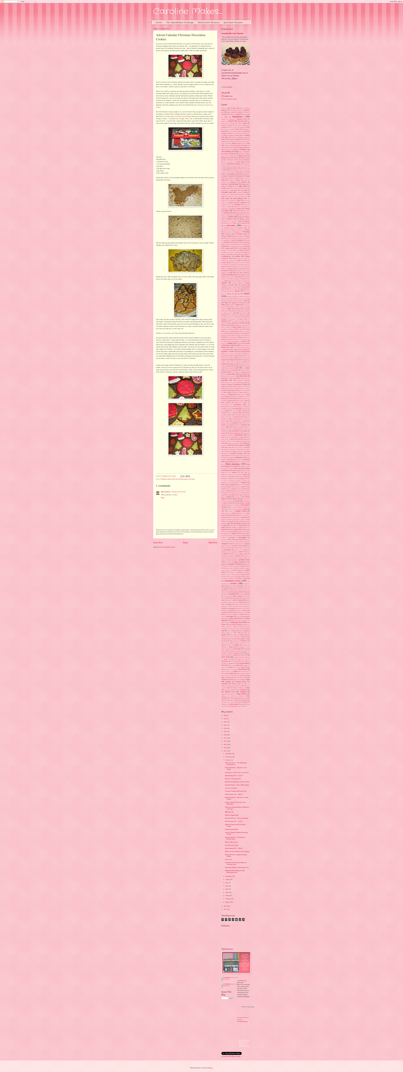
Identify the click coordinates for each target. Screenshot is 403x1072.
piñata (246, 541)
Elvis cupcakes (229, 317)
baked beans (247, 133)
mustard (229, 491)
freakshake (245, 353)
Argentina (245, 125)
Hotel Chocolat (225, 402)
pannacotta (236, 519)
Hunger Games (227, 408)
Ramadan (240, 570)
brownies (239, 176)
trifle (222, 671)
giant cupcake (230, 368)
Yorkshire (223, 704)
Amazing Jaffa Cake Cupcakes (232, 33)
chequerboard (229, 215)
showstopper (229, 616)
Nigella (229, 497)
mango (241, 453)
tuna (227, 673)
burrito (245, 180)
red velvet (231, 576)
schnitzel (223, 606)
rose (229, 592)
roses (240, 592)
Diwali (241, 296)
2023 (225, 719)
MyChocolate (236, 491)
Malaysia (240, 451)
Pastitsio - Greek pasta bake (233, 779)
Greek (226, 378)
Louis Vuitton (234, 443)
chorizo (247, 230)
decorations (242, 289)
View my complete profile (229, 99)
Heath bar (240, 390)
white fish (233, 698)
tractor (236, 667)
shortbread (242, 614)
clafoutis (248, 240)
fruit (238, 360)
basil (239, 141)
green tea (245, 378)
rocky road (247, 590)
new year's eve (241, 495)
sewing (230, 610)
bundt (223, 180)
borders (246, 164)
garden (231, 364)
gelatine (223, 366)
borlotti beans (224, 166)
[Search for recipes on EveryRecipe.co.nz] (226, 87)
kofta (246, 423)
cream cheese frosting (242, 272)
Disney (235, 296)
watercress (226, 690)
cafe (236, 186)
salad (233, 600)
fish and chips (231, 337)
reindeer (225, 578)
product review (244, 559)
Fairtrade (239, 325)
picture (236, 539)
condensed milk (243, 250)
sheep (234, 612)
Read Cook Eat (236, 574)
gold (240, 374)
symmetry (232, 651)
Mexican (226, 470)
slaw (227, 622)
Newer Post (158, 542)
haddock (223, 384)
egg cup (242, 313)
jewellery (223, 419)
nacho (243, 491)
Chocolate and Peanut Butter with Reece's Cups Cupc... (237, 808)
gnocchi (223, 374)
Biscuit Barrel (225, 154)
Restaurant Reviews (208, 22)
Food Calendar (246, 343)
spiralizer (224, 635)
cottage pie (235, 266)
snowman (231, 628)
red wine (238, 576)
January (228, 902)
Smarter (246, 624)
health (229, 390)
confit (236, 252)
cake (240, 186)
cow (243, 269)
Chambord (245, 206)
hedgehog (247, 390)
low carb (223, 445)
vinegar (230, 686)
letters (242, 437)
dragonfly (231, 304)
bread (225, 170)
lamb (227, 427)
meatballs (235, 466)
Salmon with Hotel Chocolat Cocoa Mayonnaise (235, 803)
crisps (246, 277)
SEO (244, 608)
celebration (237, 205)
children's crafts (243, 219)
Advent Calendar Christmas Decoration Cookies (236, 833)
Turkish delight (240, 673)
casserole (230, 202)
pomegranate (227, 550)
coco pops (231, 246)
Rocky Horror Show (237, 590)
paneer (229, 519)
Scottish (246, 606)
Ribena (229, 586)
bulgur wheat (244, 178)
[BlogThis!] (183, 476)
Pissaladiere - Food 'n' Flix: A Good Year (237, 772)
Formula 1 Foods (227, 351)
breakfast (232, 174)
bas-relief (233, 141)
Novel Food (230, 501)
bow (231, 166)
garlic (237, 364)
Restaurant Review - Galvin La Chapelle (236, 818)
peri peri (225, 535)
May (227, 889)
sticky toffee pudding (239, 639)
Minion (225, 478)
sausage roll (238, 604)
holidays (234, 396)
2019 (225, 731)
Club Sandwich (236, 244)
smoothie (235, 626)
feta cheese (231, 333)
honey (236, 398)
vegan (248, 679)
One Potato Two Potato (242, 507)
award (231, 129)
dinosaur (229, 296)
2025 (225, 715)
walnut (248, 688)
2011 (225, 909)
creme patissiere (238, 277)
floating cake (246, 339)
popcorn (245, 550)
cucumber (245, 281)
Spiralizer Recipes (233, 22)
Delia (248, 289)
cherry (237, 215)
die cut (237, 294)
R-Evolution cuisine (228, 568)
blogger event (243, 156)
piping (246, 543)
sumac (230, 645)
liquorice (223, 441)
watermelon (243, 690)
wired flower (244, 700)
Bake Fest (247, 131)
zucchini (243, 706)
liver (229, 441)
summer (236, 645)
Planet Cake (231, 547)
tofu (232, 665)
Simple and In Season (236, 618)
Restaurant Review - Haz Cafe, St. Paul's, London (237, 798)
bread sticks (230, 172)
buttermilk (224, 184)
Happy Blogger (238, 386)
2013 (225, 751)
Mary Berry (230, 459)
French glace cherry (228, 358)
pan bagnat (236, 517)
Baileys (240, 131)
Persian (231, 535)
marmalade (224, 457)
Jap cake (229, 417)
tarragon (237, 653)
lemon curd (224, 433)
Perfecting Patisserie (245, 533)
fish (222, 337)
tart (242, 653)
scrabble (223, 608)
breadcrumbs (239, 172)
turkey (232, 673)
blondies (242, 158)
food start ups (246, 347)
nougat (223, 501)
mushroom (245, 489)
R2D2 (236, 568)
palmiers (230, 517)
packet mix (229, 515)
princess (223, 560)
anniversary (240, 121)
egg (235, 313)
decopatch (234, 289)
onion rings (229, 509)
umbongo (235, 675)
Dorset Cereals (238, 300)
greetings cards (226, 380)
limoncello (239, 439)
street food (224, 643)
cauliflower (243, 203)
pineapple (224, 544)
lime (232, 439)
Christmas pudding (226, 236)
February (228, 899)
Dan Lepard (237, 287)
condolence (224, 252)
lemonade (245, 433)
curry (245, 285)
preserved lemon (225, 558)
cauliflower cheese (226, 204)
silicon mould (244, 616)
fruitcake (245, 360)
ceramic (223, 206)
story (237, 641)
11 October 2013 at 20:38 (178, 492)
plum (241, 547)
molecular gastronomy (234, 480)
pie (242, 539)
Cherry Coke (244, 215)
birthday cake (245, 149)
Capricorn (242, 196)
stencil (225, 639)
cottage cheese (225, 266)
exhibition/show (235, 323)
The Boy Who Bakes (236, 661)
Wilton (237, 700)
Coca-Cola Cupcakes (231, 788)
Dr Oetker (242, 302)
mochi (235, 478)
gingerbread (235, 370)
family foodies (237, 327)
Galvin (238, 362)
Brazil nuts (247, 168)
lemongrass (224, 435)
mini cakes (239, 476)
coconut (247, 246)
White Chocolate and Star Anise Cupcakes (237, 851)
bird (222, 149)
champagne (224, 209)
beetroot (238, 145)
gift (237, 368)
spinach (245, 632)
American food (241, 119)
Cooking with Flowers (227, 260)
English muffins (243, 319)
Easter (229, 309)
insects (246, 410)
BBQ (233, 143)
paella (236, 515)
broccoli (231, 176)
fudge (222, 362)
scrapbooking (231, 608)
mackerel (225, 449)
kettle (222, 421)
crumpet (232, 281)
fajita (222, 327)
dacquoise (229, 287)
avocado (225, 129)
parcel (237, 521)
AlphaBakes (237, 116)
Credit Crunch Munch (227, 275)
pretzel (234, 558)
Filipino (238, 333)
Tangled (230, 653)
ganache (223, 364)
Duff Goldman (230, 307)
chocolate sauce (225, 230)
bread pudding (233, 170)
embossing (237, 317)
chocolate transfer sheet (237, 230)
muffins (243, 487)
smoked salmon (225, 626)
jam (224, 415)
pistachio (234, 545)
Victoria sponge (236, 683)
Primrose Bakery (243, 558)
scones (230, 606)
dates (243, 287)
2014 (225, 748)
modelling (241, 478)
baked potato (239, 135)
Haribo (246, 386)
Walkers (241, 688)
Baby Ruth (245, 129)
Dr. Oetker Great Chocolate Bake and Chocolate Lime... (236, 863)
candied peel (224, 194)
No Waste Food (235, 499)
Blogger (210, 1068)
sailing (228, 600)
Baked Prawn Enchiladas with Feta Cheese (237, 782)
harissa (223, 388)
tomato (238, 665)
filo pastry (245, 333)
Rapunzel (232, 572)
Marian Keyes (244, 455)
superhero (245, 645)
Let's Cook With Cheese (232, 437)
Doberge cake (224, 298)
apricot (230, 125)
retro (248, 581)
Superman (223, 647)
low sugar (240, 445)
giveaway (224, 372)
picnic (229, 539)
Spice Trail (237, 632)
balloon (234, 137)
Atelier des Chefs (233, 127)
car (249, 196)
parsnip (223, 523)
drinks (238, 305)
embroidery (245, 317)
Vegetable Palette (241, 682)
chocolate (230, 225)
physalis (223, 539)
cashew (223, 202)
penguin (248, 531)
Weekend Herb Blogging (227, 694)
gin (243, 368)
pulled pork (224, 564)
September (229, 876)
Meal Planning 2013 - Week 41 (234, 848)
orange (245, 509)
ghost (244, 366)
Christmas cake (229, 234)
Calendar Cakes (226, 192)
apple (245, 123)
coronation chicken (243, 264)
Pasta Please (243, 525)
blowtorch (231, 160)
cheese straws (246, 210)
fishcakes (240, 337)
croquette (237, 279)
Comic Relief (232, 250)
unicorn (242, 675)
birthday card (229, 151)
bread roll (242, 170)
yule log (242, 704)
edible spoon (227, 313)
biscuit (246, 151)
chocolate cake (246, 225)
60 (242, 108)
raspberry (239, 572)
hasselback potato (239, 388)
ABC (246, 108)
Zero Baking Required (233, 706)
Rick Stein (233, 588)
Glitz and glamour (235, 372)
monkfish (223, 482)
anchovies (223, 121)
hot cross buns (232, 400)
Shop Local (227, 614)
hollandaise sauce (243, 396)
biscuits (233, 154)
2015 (225, 744)
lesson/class (239, 435)
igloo (234, 410)
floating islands (228, 341)
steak (248, 636)
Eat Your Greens (239, 309)
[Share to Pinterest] (189, 476)
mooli (230, 482)
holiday (228, 396)
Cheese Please (237, 210)
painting (223, 517)
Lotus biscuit (224, 443)
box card (237, 166)
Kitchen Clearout (225, 423)
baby (237, 129)
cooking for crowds (242, 258)
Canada (246, 192)
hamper (223, 386)
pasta (225, 525)
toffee (226, 665)
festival (248, 331)
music (222, 491)
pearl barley (224, 531)
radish (246, 568)
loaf (233, 441)
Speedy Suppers (225, 632)
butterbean (224, 182)
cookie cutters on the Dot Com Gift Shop (178, 116)
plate (237, 547)
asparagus (224, 127)
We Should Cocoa (228, 692)
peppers (234, 533)
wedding (243, 692)
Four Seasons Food (244, 351)
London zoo (245, 441)
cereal (229, 206)
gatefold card (244, 364)
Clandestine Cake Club (230, 242)
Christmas (163, 479)
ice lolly (244, 408)
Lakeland (244, 425)
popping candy (225, 552)
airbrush (240, 112)
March (228, 895)
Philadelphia (232, 537)
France (231, 353)
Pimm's (232, 541)
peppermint (226, 533)
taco (239, 651)
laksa (222, 427)
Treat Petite (242, 669)
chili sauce (233, 221)
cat (236, 203)
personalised (238, 535)
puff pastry (243, 562)
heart (234, 390)
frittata (241, 358)
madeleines (228, 451)
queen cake (247, 564)
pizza (245, 546)
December (229, 754)
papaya (243, 519)
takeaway (245, 651)
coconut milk (229, 248)
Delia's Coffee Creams (231, 842)
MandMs (233, 453)
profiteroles (228, 562)
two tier (228, 675)
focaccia (223, 343)
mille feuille (244, 472)
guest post (232, 382)
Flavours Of (238, 339)
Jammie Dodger (241, 415)
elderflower (234, 315)
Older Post (213, 542)
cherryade (223, 217)
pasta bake (233, 525)
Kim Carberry (165, 492)
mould (226, 484)
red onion (223, 576)
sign (238, 616)
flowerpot (236, 341)
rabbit (241, 568)
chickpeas (240, 217)
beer (232, 145)
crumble (226, 281)
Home (159, 22)
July (227, 883)
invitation (223, 412)
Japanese (236, 417)
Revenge (226, 583)
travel (242, 667)
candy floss (241, 194)
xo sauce (231, 702)
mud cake (235, 487)
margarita (236, 455)
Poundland (224, 556)
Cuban (238, 281)
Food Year (226, 349)
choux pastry (227, 232)
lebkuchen (223, 431)
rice (238, 586)
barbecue (238, 139)
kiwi (241, 423)
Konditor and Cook (226, 425)
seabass (239, 608)
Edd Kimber (232, 311)
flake (246, 337)
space (228, 630)
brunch (248, 176)
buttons (223, 186)
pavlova (246, 527)
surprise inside (233, 647)
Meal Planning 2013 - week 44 (234, 776)
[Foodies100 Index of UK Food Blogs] (230, 977)
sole (236, 628)
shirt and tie (242, 612)
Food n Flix (225, 347)
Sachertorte (245, 598)
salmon (240, 600)
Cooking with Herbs (241, 260)
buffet (237, 178)
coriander (247, 262)
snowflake (223, 628)
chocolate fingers (229, 228)
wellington (224, 696)
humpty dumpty (238, 406)
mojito (248, 478)
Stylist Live (245, 643)
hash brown (230, 388)
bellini (222, 147)
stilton (248, 639)
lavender (230, 429)
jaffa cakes (242, 412)
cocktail (223, 246)
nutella (225, 503)
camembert (239, 192)
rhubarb (246, 583)
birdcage (228, 149)
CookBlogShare (226, 256)
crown (243, 279)
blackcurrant (233, 156)
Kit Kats (246, 421)
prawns (238, 556)
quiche (237, 566)
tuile (222, 673)
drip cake (245, 304)
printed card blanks (232, 560)
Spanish (246, 630)
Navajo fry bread (236, 493)
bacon (223, 131)
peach (223, 529)
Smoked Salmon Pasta (231, 829)
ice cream (235, 409)
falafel (228, 327)
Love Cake (243, 443)
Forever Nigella (243, 349)
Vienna (245, 683)
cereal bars (237, 206)
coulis (241, 266)
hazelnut (223, 390)
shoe (248, 612)
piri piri (228, 545)
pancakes (244, 517)
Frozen (246, 358)
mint (230, 478)
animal (231, 121)
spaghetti (234, 630)
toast (236, 663)
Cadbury (230, 186)
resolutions (239, 578)
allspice (232, 114)
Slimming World (237, 622)
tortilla (230, 667)
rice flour (245, 586)
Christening (237, 232)
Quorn (248, 566)
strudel (237, 643)
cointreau (223, 250)
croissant (230, 279)
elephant (241, 315)
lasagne (223, 429)
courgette (229, 268)
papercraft (230, 521)
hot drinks (240, 400)
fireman (239, 335)
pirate (222, 545)
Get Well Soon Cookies (232, 845)
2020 (225, 728)
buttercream (234, 182)
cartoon (246, 200)
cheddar (247, 209)
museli (238, 489)
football (235, 349)
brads (224, 168)
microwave (245, 470)
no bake (237, 497)
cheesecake (226, 213)
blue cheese (239, 160)
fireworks (245, 335)
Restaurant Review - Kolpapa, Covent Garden (236, 768)
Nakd (248, 491)
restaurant (247, 578)
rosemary (234, 592)
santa (247, 602)
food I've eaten (244, 345)
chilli (239, 221)
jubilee (230, 419)
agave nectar (231, 112)
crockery (223, 279)
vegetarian (224, 684)
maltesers (247, 451)
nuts (230, 503)
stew (230, 639)
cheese (226, 210)
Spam (240, 630)
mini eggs (247, 476)
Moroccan (236, 482)
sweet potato (237, 649)
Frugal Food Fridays (227, 360)
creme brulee (240, 275)
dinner (247, 293)
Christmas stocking (237, 236)
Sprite (224, 636)
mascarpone (246, 459)
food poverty (237, 347)
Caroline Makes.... (188, 12)
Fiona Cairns (231, 335)
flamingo (223, 339)
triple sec (228, 671)
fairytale (246, 325)
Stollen (231, 641)
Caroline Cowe (228, 96)
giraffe (242, 370)
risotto (246, 588)
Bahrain (235, 131)
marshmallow (239, 457)
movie (239, 484)
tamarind (223, 653)
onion (222, 509)
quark (239, 564)
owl (242, 513)
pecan (231, 531)
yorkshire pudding (233, 704)
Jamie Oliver (231, 415)
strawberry (243, 641)
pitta (240, 545)
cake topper (244, 190)
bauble (228, 143)
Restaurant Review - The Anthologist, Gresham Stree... (236, 763)
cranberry (231, 270)
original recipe (240, 511)
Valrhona (236, 679)
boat (225, 162)
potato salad (234, 554)
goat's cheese (231, 374)
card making (237, 198)
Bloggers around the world (229, 158)
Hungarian (247, 406)
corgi (241, 262)
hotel (246, 400)
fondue (238, 343)
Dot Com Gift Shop (177, 479)
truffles (235, 671)
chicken (231, 216)
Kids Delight (229, 421)
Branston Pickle (232, 168)
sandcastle (223, 602)
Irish (230, 412)
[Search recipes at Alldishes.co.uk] (242, 1021)
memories (225, 468)
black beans (242, 154)
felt (227, 331)
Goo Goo (225, 376)
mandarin (226, 453)
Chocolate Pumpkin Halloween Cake (235, 791)
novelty (237, 501)
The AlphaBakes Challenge (180, 22)
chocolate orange (242, 228)
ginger (186, 479)
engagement (233, 319)
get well (238, 366)
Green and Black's (235, 378)
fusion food (230, 362)
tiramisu (231, 663)
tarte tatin (228, 655)
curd (239, 285)
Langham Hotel (244, 427)
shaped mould (227, 612)
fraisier (226, 353)
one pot (232, 507)
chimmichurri (226, 223)
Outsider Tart (235, 513)
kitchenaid (235, 423)
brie (249, 174)
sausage (229, 604)
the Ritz (246, 661)
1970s (222, 108)
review (234, 583)
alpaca (226, 117)
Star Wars (237, 636)
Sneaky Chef (244, 626)
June (227, 886)
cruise (248, 279)
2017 (225, 738)
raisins (234, 570)
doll (224, 300)
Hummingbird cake (226, 406)
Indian (239, 410)
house (245, 402)
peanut (230, 529)
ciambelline (247, 238)
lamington (235, 427)
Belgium (245, 145)
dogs (248, 298)
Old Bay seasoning (245, 503)
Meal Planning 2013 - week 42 (234, 821)
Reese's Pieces (246, 576)
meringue (247, 468)
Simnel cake (224, 618)
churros (240, 238)
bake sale (225, 133)
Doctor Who (234, 298)
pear (246, 529)
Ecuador (225, 311)
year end (238, 702)
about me (224, 110)
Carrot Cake (228, 859)
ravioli (228, 574)
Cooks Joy (235, 262)
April (227, 892)
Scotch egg (238, 606)
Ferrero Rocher (240, 331)
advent (240, 110)
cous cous (237, 268)
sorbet (241, 628)
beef (248, 143)
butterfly (243, 182)
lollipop (238, 441)
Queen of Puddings (228, 566)
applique (223, 125)
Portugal (248, 552)
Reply (162, 498)
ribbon (223, 586)
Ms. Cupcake (227, 487)
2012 (225, 906)
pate (240, 527)
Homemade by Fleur (226, 398)
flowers (244, 341)
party (228, 523)
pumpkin (232, 564)
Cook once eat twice (232, 254)
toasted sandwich (245, 663)
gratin (232, 376)
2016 (225, 741)
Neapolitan (245, 493)
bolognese (231, 162)
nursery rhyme (246, 501)
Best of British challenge (241, 147)
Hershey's (231, 394)
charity (239, 209)
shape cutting (237, 610)
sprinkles (247, 634)
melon (248, 466)
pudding (236, 562)
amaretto (223, 119)
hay (247, 388)
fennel (232, 331)
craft (224, 271)
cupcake (224, 283)
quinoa (242, 566)
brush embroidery (228, 178)
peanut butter (238, 529)
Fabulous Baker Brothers (228, 325)
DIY (247, 296)
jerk (247, 417)
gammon (245, 362)
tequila (226, 659)
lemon (245, 431)
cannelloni (229, 196)
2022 (225, 722)
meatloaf (242, 466)
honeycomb (243, 398)
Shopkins (235, 614)
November (229, 757)
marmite (231, 457)
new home (232, 495)
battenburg (245, 141)
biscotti (240, 151)
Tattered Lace (237, 655)
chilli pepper (246, 221)
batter (222, 143)
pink (231, 543)
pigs (227, 541)
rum (244, 596)
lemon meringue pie (235, 433)
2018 (225, 735)
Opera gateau (237, 509)
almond (238, 114)
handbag (230, 386)
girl (247, 370)
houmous (237, 402)
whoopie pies (229, 700)
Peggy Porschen (239, 531)
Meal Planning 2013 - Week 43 (234, 794)
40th (238, 108)
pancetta (223, 519)
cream (230, 273)
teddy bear (247, 657)
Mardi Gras (229, 455)
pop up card (237, 550)
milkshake (234, 472)
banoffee (231, 139)
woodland (223, 702)
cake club (242, 188)
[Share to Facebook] (187, 476)
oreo (222, 511)
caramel (227, 198)
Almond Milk (246, 114)
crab (248, 268)
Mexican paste (236, 470)
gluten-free (245, 372)
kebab (246, 419)
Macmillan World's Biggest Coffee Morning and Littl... (235, 871)
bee (244, 143)
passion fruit (246, 523)
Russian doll (236, 598)
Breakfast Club (242, 174)
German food (230, 366)
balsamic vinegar (243, 137)
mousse (232, 485)
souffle (246, 628)
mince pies (224, 476)
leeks (230, 431)
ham (245, 384)
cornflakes (225, 264)
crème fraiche (229, 277)
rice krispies (224, 588)
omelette (236, 505)
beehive (226, 145)
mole (225, 480)
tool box (223, 667)
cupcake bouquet (236, 283)
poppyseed (234, 552)
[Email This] (181, 476)
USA (245, 677)
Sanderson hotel (232, 602)
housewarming (225, 404)
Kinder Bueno (238, 421)
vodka (242, 686)
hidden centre (240, 394)
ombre (230, 505)
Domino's (230, 300)
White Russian (241, 698)
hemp (235, 392)
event (227, 323)
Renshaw (232, 578)
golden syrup (246, 374)
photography (242, 537)
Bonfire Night (240, 162)
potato (225, 554)
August (228, 879)
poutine (231, 556)
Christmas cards (241, 234)
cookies (169, 479)
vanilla (242, 679)
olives (224, 505)
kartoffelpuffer (238, 419)
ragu (222, 570)
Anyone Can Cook (236, 123)
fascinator (223, 329)
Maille (234, 451)
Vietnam (223, 686)
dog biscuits (242, 298)
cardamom (232, 200)
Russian (228, 598)
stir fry (225, 641)
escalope (243, 321)
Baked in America (228, 135)
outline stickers (225, 513)
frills (236, 358)
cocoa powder (239, 246)
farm (246, 327)
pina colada (240, 541)
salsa (247, 600)
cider (233, 240)
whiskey (241, 696)
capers (236, 196)
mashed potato (228, 461)
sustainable (242, 647)
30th (233, 108)
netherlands (224, 495)
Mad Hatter (240, 449)
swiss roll (224, 651)
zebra (224, 706)
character (232, 209)
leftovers (236, 431)
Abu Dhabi (233, 110)
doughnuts (234, 302)
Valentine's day (225, 679)
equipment (224, 321)
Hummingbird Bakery (240, 404)
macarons (247, 447)
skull (222, 622)
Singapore (245, 620)
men (231, 468)
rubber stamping (237, 596)
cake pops (234, 190)
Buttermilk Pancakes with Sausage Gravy (237, 867)
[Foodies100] (225, 979)
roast (222, 590)
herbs (241, 392)
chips (243, 223)
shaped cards (246, 610)
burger (238, 180)
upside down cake (237, 677)
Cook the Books (244, 254)
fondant (230, 343)
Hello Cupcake (228, 392)
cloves (228, 244)
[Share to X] (185, 476)
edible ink (247, 311)
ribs (234, 586)
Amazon (231, 119)
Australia (241, 127)
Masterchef (237, 461)
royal (240, 594)
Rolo (224, 592)
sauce (222, 604)
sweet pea (228, 649)
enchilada (223, 319)
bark (228, 141)
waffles (228, 688)
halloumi (230, 384)
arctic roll (237, 125)
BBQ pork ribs (229, 812)
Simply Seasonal (236, 620)
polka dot (247, 547)
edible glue (240, 311)
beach (239, 143)
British (225, 176)
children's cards (231, 219)
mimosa (238, 474)
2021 (225, 725)
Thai (232, 659)
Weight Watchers (242, 694)
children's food (225, 221)
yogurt (245, 702)
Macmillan (232, 449)
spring (241, 634)
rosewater (247, 592)
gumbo (246, 382)
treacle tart (233, 669)
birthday (235, 149)
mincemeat (232, 476)
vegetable (228, 682)
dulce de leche (240, 307)
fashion (230, 329)
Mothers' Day (246, 483)
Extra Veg (244, 323)
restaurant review (233, 580)
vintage (236, 686)
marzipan (238, 459)
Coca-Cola (245, 244)
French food (238, 356)
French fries (247, 356)
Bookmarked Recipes (234, 164)
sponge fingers (233, 634)
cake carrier (235, 188)
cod (238, 248)
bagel (229, 131)
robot (227, 590)
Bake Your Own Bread (236, 133)
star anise (230, 636)
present (246, 556)
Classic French (243, 242)
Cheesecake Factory (238, 213)
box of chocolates (245, 166)
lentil (231, 435)
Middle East (224, 472)
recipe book (245, 574)
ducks (222, 307)
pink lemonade (238, 543)
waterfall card (234, 690)
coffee (244, 248)
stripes (231, 643)
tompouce (245, 665)
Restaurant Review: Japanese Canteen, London (236, 855)
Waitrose (235, 688)
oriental (230, 511)
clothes (223, 244)
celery (246, 204)
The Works (224, 663)
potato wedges (244, 554)
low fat (230, 445)
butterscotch (245, 184)
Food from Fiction (229, 345)
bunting (231, 180)
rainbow (228, 570)
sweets (246, 649)
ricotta (240, 588)
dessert (237, 291)
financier (223, 335)
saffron (223, 600)
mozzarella (247, 484)
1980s (228, 108)
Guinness (239, 382)
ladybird (236, 425)
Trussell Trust (244, 671)
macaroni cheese (238, 447)
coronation (233, 264)
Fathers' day (238, 329)
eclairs (248, 309)
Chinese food (235, 223)
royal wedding (226, 596)
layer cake (237, 429)
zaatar (248, 704)
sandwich (240, 602)
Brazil (240, 168)
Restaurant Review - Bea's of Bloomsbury (237, 785)
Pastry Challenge (233, 527)
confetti (231, 252)
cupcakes (231, 285)
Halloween (238, 384)
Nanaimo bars (226, 493)
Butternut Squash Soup (231, 815)
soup (222, 631)
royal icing (191, 479)
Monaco (246, 480)
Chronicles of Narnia (231, 238)
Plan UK (223, 547)
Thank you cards (242, 659)
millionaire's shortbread (227, 474)
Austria (248, 127)
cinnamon (240, 240)
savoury (246, 604)
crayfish (238, 270)
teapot (240, 657)
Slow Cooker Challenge (235, 624)
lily (227, 439)
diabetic (229, 294)
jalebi (248, 412)
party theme (236, 523)
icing (227, 411)
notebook (245, 499)
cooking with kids (226, 262)
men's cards (237, 468)
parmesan (245, 521)
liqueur (246, 439)
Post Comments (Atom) (168, 547)
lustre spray (228, 447)
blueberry (247, 160)
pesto (244, 535)
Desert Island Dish (228, 291)
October (228, 760)
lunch (248, 445)
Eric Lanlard (234, 321)
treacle (227, 669)
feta (224, 333)
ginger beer (227, 370)
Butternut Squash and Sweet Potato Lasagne (235, 825)
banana (223, 139)
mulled (228, 489)
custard (223, 287)
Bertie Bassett (230, 147)
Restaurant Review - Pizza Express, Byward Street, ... (235, 838)
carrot (239, 200)
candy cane (233, 194)
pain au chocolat (244, 515)
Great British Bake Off (243, 376)
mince (245, 474)
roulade (225, 594)
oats (236, 503)
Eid (229, 315)
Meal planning (233, 463)
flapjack (230, 339)
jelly (242, 417)
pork (240, 552)
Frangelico (238, 353)
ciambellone (226, 240)
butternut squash (233, 184)
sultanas (223, 645)
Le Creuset (245, 429)
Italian (234, 412)
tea (244, 655)
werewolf (232, 696)
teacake (235, 657)
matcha (243, 461)
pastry (223, 527)
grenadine (239, 380)
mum (233, 489)
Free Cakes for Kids (226, 356)
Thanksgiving (224, 661)
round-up (232, 594)
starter (243, 636)
